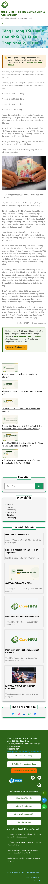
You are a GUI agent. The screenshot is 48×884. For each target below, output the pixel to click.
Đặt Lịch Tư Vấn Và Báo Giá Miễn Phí (24, 771)
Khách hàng (12, 510)
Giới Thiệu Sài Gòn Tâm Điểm (18, 583)
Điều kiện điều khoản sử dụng (24, 764)
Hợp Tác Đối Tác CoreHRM (17, 535)
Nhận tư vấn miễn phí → (16, 347)
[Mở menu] (2, 23)
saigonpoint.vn (15, 752)
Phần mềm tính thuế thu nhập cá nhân (22, 616)
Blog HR (10, 504)
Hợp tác (10, 507)
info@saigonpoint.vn (33, 752)
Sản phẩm (11, 515)
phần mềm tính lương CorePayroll (27, 336)
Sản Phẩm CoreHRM (24, 822)
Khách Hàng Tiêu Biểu (24, 798)
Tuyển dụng (11, 518)
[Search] (39, 486)
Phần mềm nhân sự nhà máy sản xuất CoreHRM (22, 651)
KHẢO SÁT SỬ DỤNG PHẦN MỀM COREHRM (20, 687)
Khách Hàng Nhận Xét (24, 806)
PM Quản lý (11, 512)
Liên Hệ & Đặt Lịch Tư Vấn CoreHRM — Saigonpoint (22, 551)
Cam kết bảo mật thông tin (24, 756)
